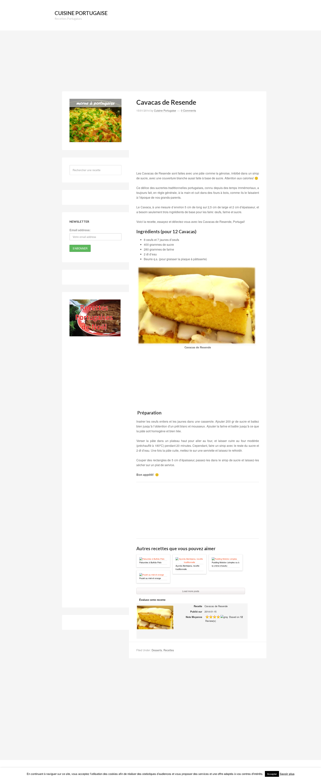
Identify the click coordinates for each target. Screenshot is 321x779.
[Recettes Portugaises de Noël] (95, 334)
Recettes (168, 650)
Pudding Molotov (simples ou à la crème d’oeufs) (225, 564)
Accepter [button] (272, 774)
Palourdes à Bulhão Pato (150, 562)
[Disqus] (197, 712)
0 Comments (188, 110)
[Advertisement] (160, 63)
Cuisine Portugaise (81, 13)
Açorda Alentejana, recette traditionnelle (187, 567)
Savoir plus (287, 774)
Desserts (157, 650)
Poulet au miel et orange (150, 578)
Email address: (79, 230)
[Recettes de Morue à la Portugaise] (95, 140)
